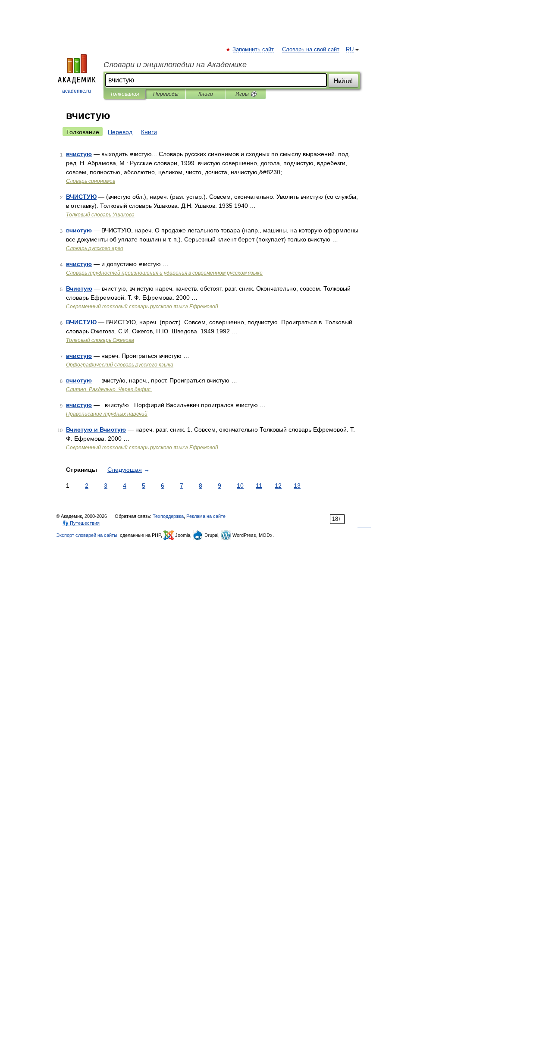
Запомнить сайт (253, 50)
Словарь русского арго (94, 248)
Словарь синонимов (90, 181)
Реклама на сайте (206, 516)
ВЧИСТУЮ (81, 196)
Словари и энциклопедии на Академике (175, 64)
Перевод (120, 131)
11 (259, 485)
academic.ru (76, 91)
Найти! (343, 80)
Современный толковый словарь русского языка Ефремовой (142, 307)
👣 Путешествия (81, 523)
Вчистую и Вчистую (96, 429)
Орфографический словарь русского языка (119, 365)
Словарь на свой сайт (310, 50)
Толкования (124, 94)
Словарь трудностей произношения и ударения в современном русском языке (164, 273)
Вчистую (79, 288)
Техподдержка (168, 516)
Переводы (166, 94)
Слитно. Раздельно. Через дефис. (109, 389)
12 (278, 485)
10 (240, 485)
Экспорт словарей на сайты (86, 535)
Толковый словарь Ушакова (100, 215)
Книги (205, 94)
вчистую (79, 153)
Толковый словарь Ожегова (100, 340)
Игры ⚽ (246, 94)
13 (297, 485)
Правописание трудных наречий (106, 414)
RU (350, 50)
